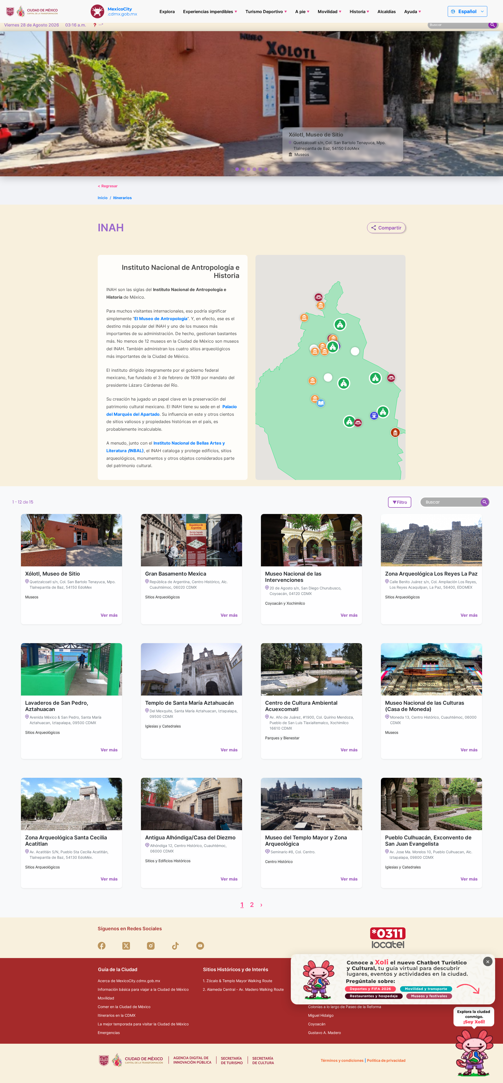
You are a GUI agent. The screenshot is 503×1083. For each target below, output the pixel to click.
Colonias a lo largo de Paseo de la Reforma (344, 1006)
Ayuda (410, 11)
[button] (320, 305)
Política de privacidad (386, 1060)
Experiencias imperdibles (208, 11)
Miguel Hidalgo (320, 1015)
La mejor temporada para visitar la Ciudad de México (143, 1024)
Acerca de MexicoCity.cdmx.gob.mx (129, 980)
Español (467, 11)
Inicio (103, 197)
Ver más (109, 615)
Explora (167, 11)
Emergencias (109, 1032)
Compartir (389, 228)
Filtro (399, 502)
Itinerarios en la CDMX (116, 1015)
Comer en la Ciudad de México (124, 1006)
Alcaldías (387, 11)
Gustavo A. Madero (324, 1032)
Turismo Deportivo (264, 11)
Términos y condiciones (342, 1060)
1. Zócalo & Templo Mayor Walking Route (237, 980)
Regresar (108, 186)
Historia (357, 11)
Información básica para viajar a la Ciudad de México (143, 989)
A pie (300, 11)
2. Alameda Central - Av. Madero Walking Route (243, 989)
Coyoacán (316, 1024)
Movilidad (327, 11)
